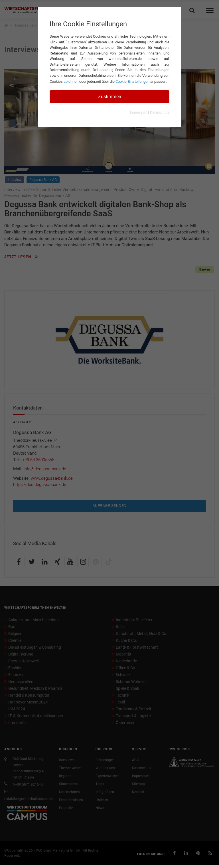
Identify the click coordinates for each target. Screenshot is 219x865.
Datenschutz (159, 112)
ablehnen (71, 81)
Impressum (138, 112)
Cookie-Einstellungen (132, 81)
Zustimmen (109, 96)
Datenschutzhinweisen (96, 75)
